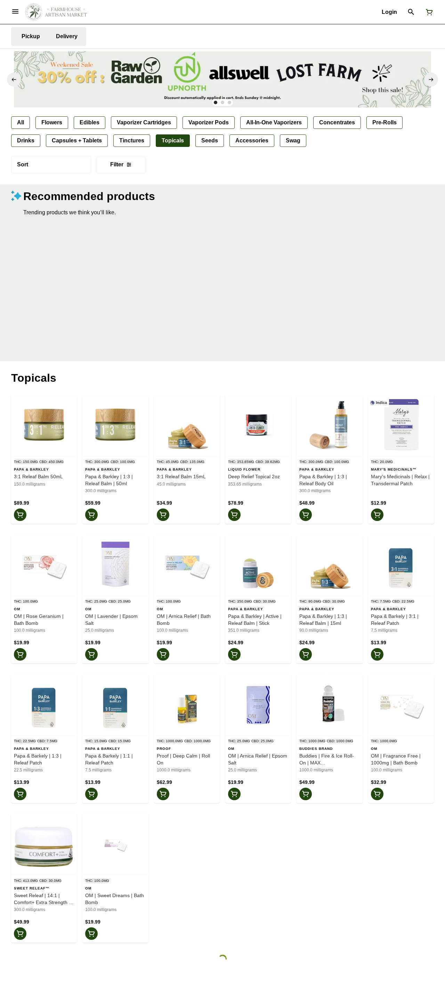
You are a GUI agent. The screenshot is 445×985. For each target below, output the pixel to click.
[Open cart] (428, 12)
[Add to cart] (20, 514)
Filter (116, 164)
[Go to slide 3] (229, 102)
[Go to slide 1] (215, 102)
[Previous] (14, 79)
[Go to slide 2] (222, 102)
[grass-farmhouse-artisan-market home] (56, 12)
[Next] (431, 79)
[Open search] (411, 12)
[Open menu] (15, 11)
